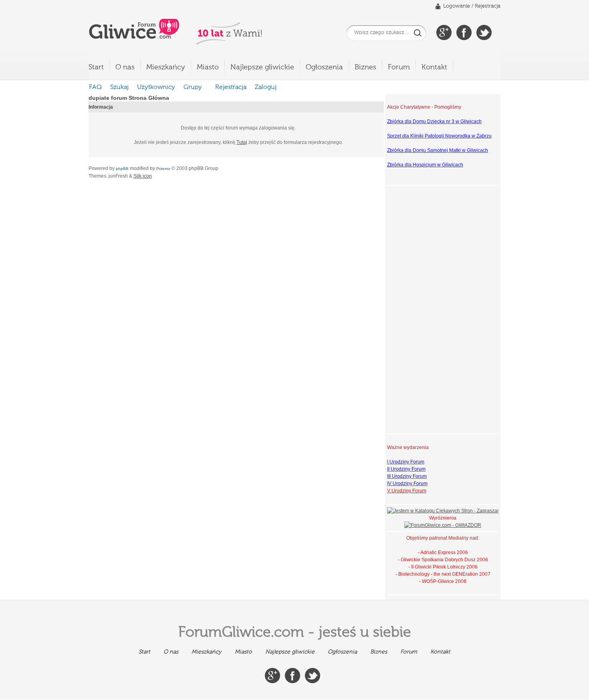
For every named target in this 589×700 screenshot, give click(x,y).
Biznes (365, 67)
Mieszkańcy (165, 67)
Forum (399, 67)
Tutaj (241, 142)
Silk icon (142, 176)
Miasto (208, 67)
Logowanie (456, 6)
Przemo (163, 168)
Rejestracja (487, 6)
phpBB (122, 168)
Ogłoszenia (324, 67)
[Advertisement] (419, 308)
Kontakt (434, 67)
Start (96, 67)
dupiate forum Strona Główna (129, 98)
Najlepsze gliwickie (262, 67)
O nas (125, 67)
